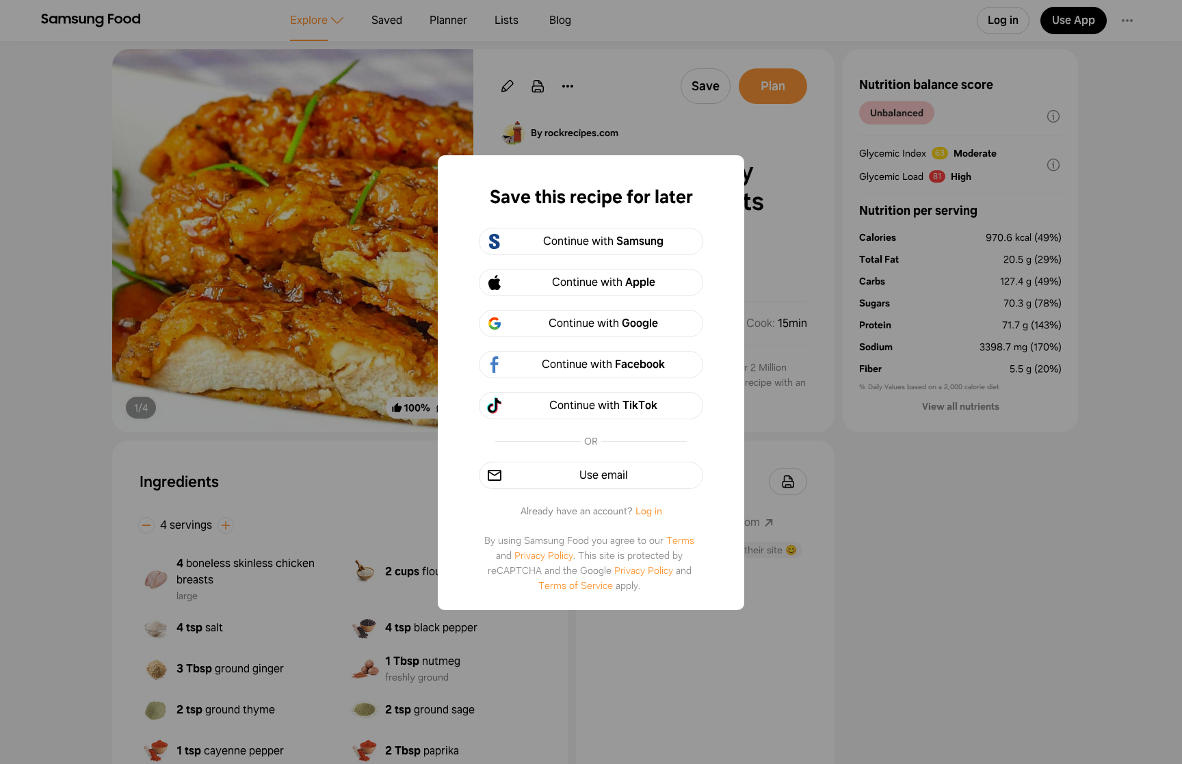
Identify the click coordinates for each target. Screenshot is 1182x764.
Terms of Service (575, 585)
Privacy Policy (543, 555)
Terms (680, 540)
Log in (648, 511)
